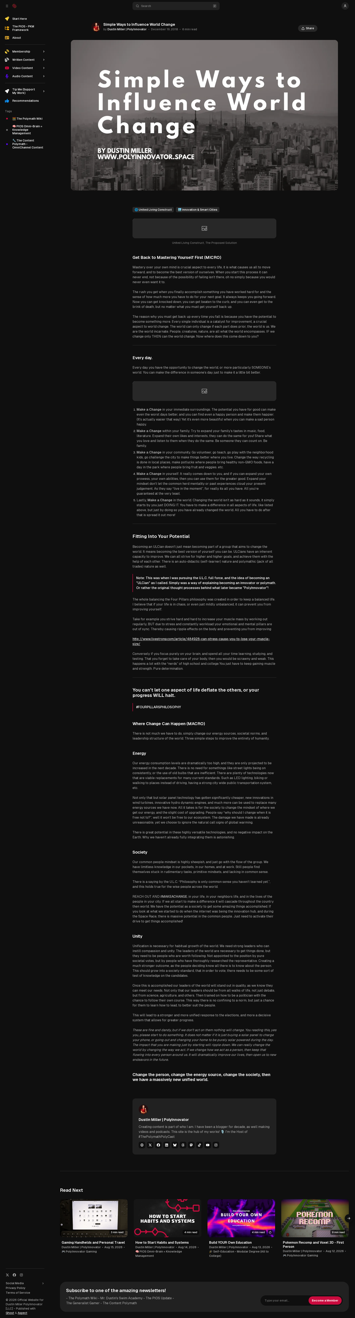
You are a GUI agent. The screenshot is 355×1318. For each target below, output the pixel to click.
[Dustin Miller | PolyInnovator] (96, 27)
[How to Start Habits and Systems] (167, 1218)
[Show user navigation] (345, 6)
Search (146, 6)
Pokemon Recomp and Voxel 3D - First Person (313, 1244)
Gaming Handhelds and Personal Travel (93, 1242)
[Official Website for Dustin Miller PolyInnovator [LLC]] (14, 6)
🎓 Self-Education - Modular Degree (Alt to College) (239, 1253)
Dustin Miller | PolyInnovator (127, 29)
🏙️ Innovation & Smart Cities (197, 209)
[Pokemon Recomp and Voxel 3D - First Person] (315, 1218)
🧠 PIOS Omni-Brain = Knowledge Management (158, 1253)
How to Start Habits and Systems (162, 1242)
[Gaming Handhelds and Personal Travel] (94, 1218)
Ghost (10, 1312)
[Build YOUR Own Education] (241, 1218)
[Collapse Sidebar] (7, 6)
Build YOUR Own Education (230, 1242)
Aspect (22, 1312)
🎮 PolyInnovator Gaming (79, 1251)
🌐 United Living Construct (153, 209)
